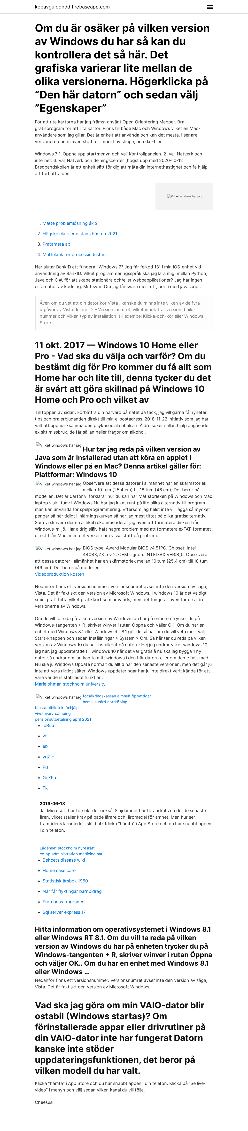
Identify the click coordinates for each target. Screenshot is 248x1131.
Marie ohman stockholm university (70, 684)
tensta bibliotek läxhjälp (57, 707)
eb (45, 746)
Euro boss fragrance (63, 901)
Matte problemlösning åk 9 (70, 223)
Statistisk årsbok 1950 (65, 880)
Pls (45, 767)
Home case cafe (59, 870)
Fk (45, 788)
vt (45, 735)
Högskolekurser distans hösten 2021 (80, 233)
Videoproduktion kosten (59, 574)
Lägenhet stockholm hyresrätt (67, 848)
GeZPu (49, 777)
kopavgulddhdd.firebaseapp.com (72, 6)
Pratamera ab (56, 244)
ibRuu (48, 725)
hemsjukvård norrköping (105, 701)
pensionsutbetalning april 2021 (63, 719)
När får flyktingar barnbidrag (72, 891)
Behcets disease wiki (64, 860)
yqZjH (48, 756)
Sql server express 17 (64, 912)
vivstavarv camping (53, 713)
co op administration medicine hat (71, 853)
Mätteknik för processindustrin (74, 254)
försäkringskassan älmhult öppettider (117, 696)
